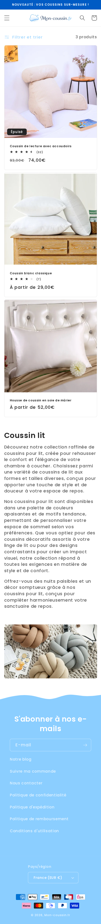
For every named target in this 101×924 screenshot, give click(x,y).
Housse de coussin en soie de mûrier (41, 400)
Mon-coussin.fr (57, 915)
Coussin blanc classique (31, 273)
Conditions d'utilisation (34, 830)
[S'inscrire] (85, 745)
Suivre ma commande (33, 771)
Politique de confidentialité (38, 795)
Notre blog (21, 759)
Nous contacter (26, 783)
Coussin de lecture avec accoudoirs (41, 146)
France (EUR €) (48, 877)
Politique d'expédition (32, 807)
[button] (7, 18)
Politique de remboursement (39, 818)
